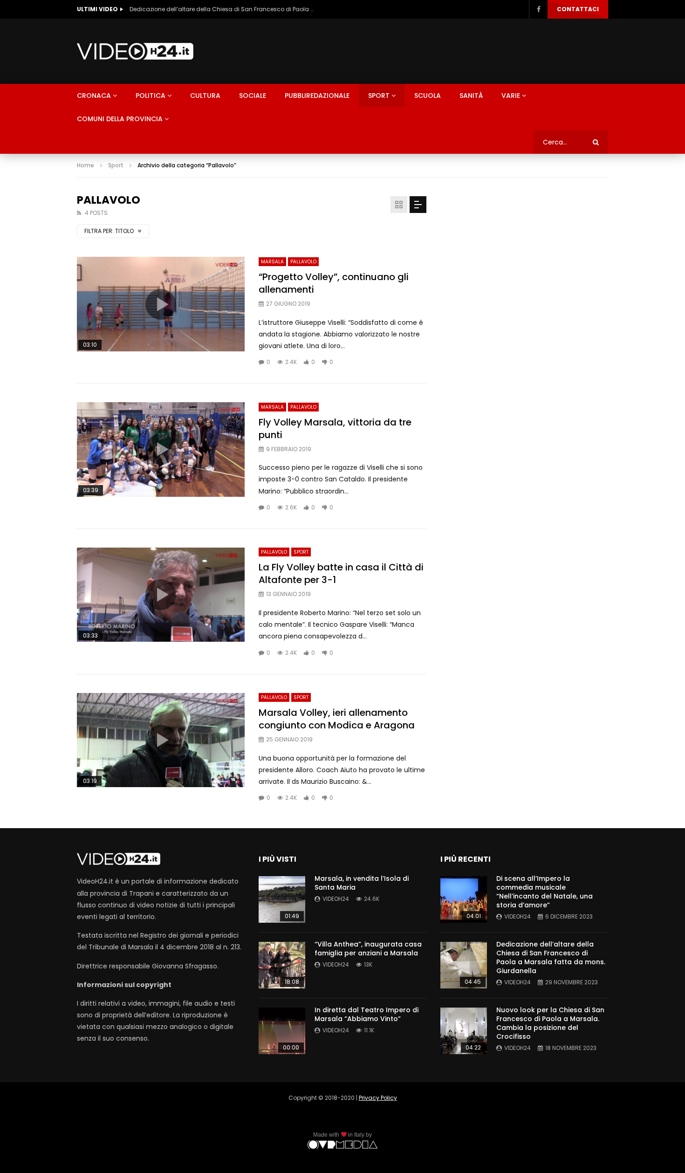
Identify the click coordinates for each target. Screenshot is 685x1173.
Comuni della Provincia (120, 118)
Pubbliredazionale (317, 95)
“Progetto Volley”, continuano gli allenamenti (334, 283)
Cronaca (94, 95)
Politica (150, 95)
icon (160, 304)
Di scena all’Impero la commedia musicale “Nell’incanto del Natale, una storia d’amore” (544, 892)
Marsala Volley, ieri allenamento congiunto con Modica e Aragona (337, 719)
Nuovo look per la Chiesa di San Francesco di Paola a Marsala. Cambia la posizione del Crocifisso (550, 1023)
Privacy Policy (378, 1098)
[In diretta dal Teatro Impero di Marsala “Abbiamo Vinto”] (282, 1031)
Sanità (471, 95)
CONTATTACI (578, 9)
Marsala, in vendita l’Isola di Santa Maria (362, 883)
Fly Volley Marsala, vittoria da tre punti (335, 428)
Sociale (252, 95)
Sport (379, 95)
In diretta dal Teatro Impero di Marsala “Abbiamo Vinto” (366, 1014)
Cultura (205, 95)
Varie (510, 95)
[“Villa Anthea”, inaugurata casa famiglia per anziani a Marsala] (282, 965)
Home (85, 165)
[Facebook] (538, 9)
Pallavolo (303, 261)
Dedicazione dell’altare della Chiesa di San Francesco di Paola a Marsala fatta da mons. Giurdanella (223, 9)
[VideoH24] (135, 51)
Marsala (272, 261)
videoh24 (335, 899)
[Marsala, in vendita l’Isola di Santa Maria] (282, 899)
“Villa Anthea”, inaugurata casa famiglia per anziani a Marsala (368, 949)
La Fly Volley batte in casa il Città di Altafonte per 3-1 (341, 573)
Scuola (427, 95)
